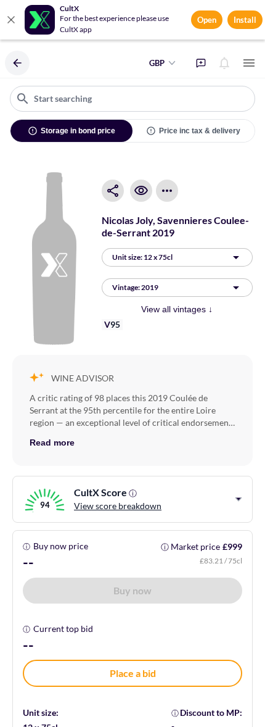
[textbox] (132, 99)
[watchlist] (141, 191)
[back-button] (17, 63)
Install (245, 20)
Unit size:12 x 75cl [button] (142, 257)
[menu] (249, 63)
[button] (132, 591)
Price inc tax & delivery (199, 131)
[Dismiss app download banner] (11, 19)
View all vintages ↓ (177, 309)
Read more (52, 442)
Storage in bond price (78, 131)
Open (206, 20)
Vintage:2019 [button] (135, 287)
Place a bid (133, 673)
